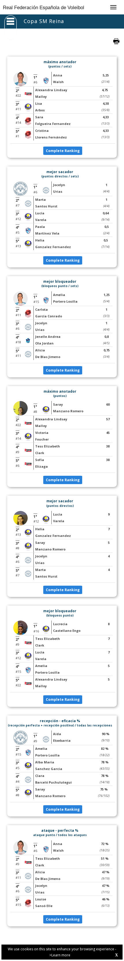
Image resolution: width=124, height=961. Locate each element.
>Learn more (59, 955)
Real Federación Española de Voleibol (43, 7)
